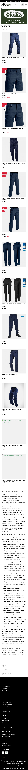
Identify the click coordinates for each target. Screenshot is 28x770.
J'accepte (23, 768)
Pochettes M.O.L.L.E (7, 727)
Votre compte (6, 731)
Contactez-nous (6, 711)
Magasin (4, 693)
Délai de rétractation (7, 704)
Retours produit (6, 736)
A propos (4, 688)
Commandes (5, 738)
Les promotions (6, 706)
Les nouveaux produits (7, 709)
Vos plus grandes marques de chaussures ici (14, 1)
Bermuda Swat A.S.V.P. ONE (9, 93)
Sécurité (4, 722)
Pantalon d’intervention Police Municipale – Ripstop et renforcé (13, 481)
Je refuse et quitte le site (10, 768)
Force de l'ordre (5, 720)
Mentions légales (6, 686)
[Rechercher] (16, 4)
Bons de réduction (6, 745)
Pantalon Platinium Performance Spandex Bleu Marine (13, 268)
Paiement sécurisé (6, 702)
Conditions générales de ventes (9, 684)
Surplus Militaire (6, 725)
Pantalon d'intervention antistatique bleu (13, 163)
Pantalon (4, 60)
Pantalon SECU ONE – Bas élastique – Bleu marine (13, 58)
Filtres (6, 29)
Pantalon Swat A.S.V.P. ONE (9, 233)
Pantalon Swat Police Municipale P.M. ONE (13, 198)
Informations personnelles (8, 734)
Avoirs (3, 741)
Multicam (4, 718)
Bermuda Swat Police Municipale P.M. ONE (13, 128)
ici (18, 765)
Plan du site (5, 690)
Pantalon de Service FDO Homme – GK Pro (12, 445)
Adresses (4, 743)
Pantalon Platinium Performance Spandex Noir (13, 304)
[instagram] (6, 752)
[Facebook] (3, 752)
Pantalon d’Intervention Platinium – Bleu (13, 339)
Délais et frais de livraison (8, 700)
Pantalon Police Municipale (9, 374)
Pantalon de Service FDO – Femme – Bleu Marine (12, 410)
